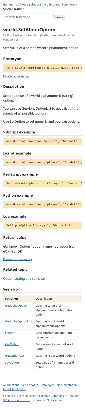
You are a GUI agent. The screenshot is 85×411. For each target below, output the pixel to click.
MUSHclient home (14, 389)
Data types (48, 385)
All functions (11, 385)
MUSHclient (52, 4)
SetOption (12, 362)
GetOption (12, 344)
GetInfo (10, 333)
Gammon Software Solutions (22, 4)
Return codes (30, 385)
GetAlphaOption (16, 305)
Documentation (67, 385)
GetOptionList (14, 355)
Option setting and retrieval (24, 278)
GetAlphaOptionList (18, 321)
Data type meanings (16, 76)
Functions (68, 4)
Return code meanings (17, 259)
